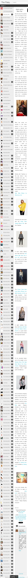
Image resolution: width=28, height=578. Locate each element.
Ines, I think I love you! (7, 355)
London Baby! (5, 456)
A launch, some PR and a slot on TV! (10, 542)
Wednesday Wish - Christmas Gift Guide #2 (11, 128)
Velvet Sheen (5, 195)
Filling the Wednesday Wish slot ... (9, 401)
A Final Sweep (6, 474)
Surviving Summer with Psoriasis (9, 35)
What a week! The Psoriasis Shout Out (10, 256)
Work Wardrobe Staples (7, 462)
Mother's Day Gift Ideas (7, 72)
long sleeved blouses (21, 516)
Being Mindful (5, 244)
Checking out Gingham (7, 54)
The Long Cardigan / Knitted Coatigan (10, 410)
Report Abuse (22, 577)
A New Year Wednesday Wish (8, 115)
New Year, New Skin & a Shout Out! (9, 367)
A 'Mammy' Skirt (6, 155)
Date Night (5, 78)
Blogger (18, 577)
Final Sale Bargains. (7, 100)
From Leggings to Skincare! (8, 183)
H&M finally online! (6, 315)
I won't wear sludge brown (22, 530)
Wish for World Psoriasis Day (8, 407)
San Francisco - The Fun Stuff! (8, 570)
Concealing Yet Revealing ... (8, 508)
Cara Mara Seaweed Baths (8, 32)
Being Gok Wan (6, 517)
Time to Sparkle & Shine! (7, 131)
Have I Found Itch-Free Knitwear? (9, 395)
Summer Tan (5, 66)
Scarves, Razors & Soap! (8, 487)
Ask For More (5, 164)
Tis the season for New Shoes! (9, 548)
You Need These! (6, 174)
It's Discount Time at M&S (8, 149)
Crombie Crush (6, 171)
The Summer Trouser (7, 514)
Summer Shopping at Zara (8, 263)
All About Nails (6, 217)
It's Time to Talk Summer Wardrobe (9, 287)
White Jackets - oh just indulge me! (9, 536)
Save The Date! (6, 303)
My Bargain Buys (6, 468)
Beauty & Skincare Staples (8, 20)
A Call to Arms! (6, 345)
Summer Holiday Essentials (8, 51)
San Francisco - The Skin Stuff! (9, 576)
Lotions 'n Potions (6, 342)
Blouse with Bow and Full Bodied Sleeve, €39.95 (21, 328)
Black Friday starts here (7, 143)
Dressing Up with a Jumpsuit (8, 493)
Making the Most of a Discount (8, 431)
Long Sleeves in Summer (8, 57)
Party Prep (5, 118)
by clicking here (22, 462)
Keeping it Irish (6, 75)
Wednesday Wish (6, 60)
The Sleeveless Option (7, 444)
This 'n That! (5, 210)
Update (4, 253)
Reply (20, 550)
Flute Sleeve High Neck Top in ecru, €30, (21, 255)
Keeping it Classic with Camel (8, 425)
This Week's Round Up (7, 450)
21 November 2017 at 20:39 (22, 533)
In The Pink (5, 106)
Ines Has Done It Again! (7, 201)
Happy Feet (5, 299)
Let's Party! (5, 382)
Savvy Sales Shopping (7, 502)
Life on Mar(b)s (6, 438)
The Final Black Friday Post (8, 137)
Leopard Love (5, 97)
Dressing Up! (5, 88)
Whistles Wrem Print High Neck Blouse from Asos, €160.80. (21, 364)
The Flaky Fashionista (21, 512)
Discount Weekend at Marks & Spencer (10, 530)
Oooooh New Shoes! (7, 388)
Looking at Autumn (6, 23)
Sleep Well (5, 63)
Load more (21, 573)
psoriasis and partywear (21, 517)
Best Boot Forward (6, 180)
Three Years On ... (6, 481)
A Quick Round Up (6, 419)
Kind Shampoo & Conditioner (8, 226)
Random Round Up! (7, 293)
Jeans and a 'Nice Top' (7, 14)
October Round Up (6, 161)
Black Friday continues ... (8, 140)
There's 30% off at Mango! (8, 125)
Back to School (6, 26)
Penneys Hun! (6, 189)
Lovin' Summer (6, 250)
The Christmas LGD (7, 376)
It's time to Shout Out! (7, 48)
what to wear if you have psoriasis (21, 519)
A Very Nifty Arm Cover (7, 496)
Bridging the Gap (6, 45)
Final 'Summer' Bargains (7, 238)
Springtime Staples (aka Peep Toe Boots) (10, 85)
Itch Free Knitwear (6, 17)
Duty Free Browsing (7, 318)
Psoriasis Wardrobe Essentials (9, 364)
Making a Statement (7, 524)
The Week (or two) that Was (8, 404)
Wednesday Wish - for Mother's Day (9, 330)
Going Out (5, 223)
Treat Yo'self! (5, 309)
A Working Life (6, 91)
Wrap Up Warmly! (6, 112)
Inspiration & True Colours (8, 471)
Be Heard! (5, 416)
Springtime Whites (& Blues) (8, 336)
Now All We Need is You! (8, 272)
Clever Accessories (6, 204)
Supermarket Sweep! (7, 563)
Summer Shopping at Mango (8, 269)
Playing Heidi (5, 560)
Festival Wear (5, 29)
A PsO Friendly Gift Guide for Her (9, 11)
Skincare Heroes (6, 232)
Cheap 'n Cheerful (6, 39)
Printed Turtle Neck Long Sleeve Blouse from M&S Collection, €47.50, (21, 291)
